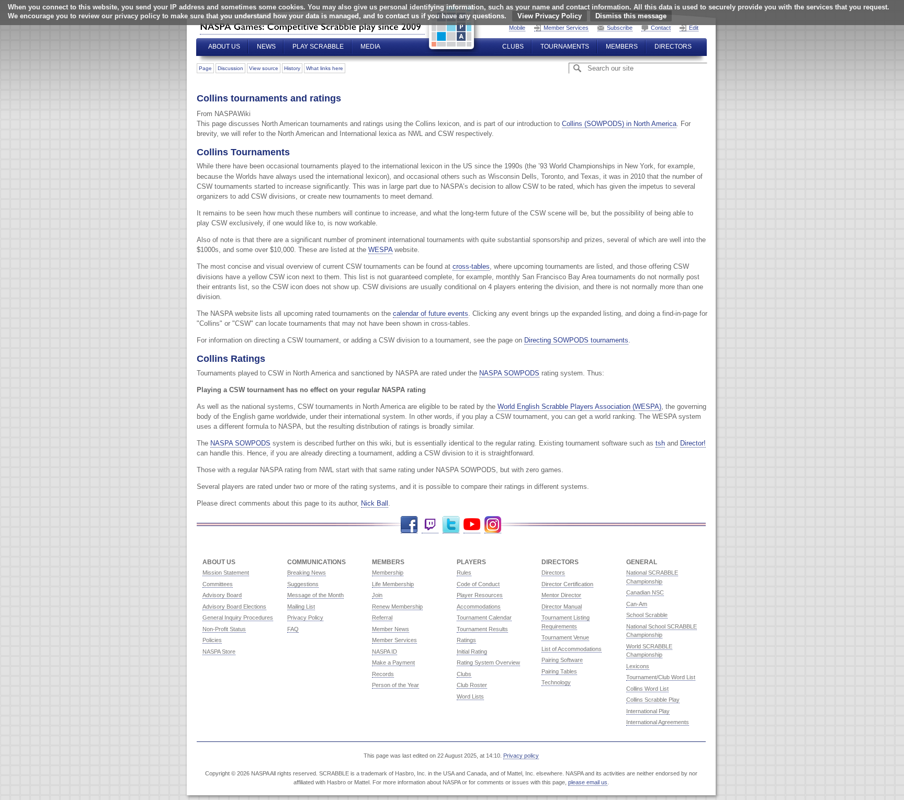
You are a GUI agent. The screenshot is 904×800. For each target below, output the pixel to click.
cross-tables (471, 266)
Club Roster (472, 685)
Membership (387, 572)
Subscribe (619, 28)
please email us (587, 782)
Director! (693, 443)
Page (205, 68)
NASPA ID (384, 651)
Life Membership (393, 584)
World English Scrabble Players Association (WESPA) (579, 406)
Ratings (466, 640)
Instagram (492, 524)
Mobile (517, 28)
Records (383, 674)
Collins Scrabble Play (653, 699)
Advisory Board (222, 595)
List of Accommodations (571, 649)
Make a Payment (393, 662)
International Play (648, 711)
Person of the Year (395, 685)
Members (622, 46)
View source (263, 68)
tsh (660, 443)
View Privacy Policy (549, 16)
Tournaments (564, 46)
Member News (390, 629)
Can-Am (636, 604)
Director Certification (567, 584)
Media (370, 46)
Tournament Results (482, 629)
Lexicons (637, 666)
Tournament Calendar (484, 617)
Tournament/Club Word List (660, 677)
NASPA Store (218, 651)
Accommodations (479, 606)
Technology (556, 682)
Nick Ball (374, 503)
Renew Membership (397, 606)
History (292, 68)
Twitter (451, 524)
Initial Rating (472, 651)
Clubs (513, 46)
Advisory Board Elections (234, 606)
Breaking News (306, 572)
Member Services (566, 28)
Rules (464, 572)
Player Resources (480, 595)
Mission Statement (225, 572)
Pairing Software (562, 660)
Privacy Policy (305, 617)
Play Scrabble (318, 46)
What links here (324, 68)
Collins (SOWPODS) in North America (619, 124)
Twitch (430, 524)
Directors (673, 46)
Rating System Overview (488, 662)
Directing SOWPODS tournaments (576, 340)
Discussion (230, 68)
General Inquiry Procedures (237, 617)
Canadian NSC (645, 592)
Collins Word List (647, 688)
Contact (661, 28)
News (266, 46)
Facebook (409, 524)
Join (377, 595)
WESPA (380, 250)
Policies (212, 640)
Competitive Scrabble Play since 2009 (312, 27)
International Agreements (657, 722)
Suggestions (303, 584)
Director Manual (561, 606)
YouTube (472, 524)
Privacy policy (521, 755)
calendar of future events (430, 313)
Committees (217, 584)
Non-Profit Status (224, 629)
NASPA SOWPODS (509, 373)
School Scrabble (647, 615)
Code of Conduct (478, 584)
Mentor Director (561, 595)
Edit (693, 28)
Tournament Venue (565, 637)
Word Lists (470, 696)
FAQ (293, 629)
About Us (224, 46)
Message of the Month (315, 595)
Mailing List (301, 606)
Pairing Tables (559, 671)
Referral (382, 617)
